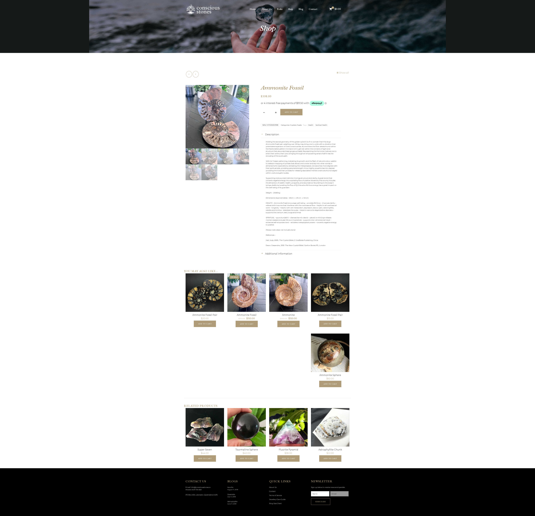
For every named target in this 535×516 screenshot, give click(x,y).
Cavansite (231, 494)
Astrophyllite (232, 501)
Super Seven (205, 449)
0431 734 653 (196, 490)
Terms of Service (275, 495)
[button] (244, 90)
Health (310, 125)
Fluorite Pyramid (288, 449)
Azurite (230, 487)
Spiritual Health (321, 125)
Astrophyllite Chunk (330, 449)
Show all (344, 72)
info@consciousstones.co (201, 487)
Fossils (299, 125)
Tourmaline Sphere (246, 449)
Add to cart (291, 112)
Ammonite (288, 315)
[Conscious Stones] (203, 9)
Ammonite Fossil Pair (204, 315)
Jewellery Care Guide (277, 499)
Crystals (293, 125)
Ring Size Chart (275, 503)
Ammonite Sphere (330, 375)
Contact (272, 491)
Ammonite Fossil (246, 315)
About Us (273, 487)
